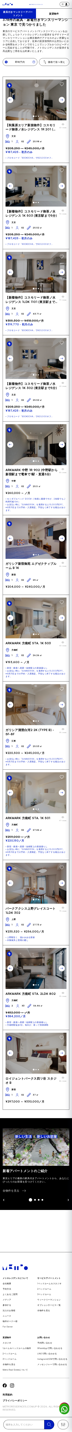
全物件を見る (43, 1310)
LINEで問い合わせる (47, 1353)
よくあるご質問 (10, 1294)
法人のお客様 (9, 1310)
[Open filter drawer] (63, 1424)
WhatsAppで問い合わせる (49, 1348)
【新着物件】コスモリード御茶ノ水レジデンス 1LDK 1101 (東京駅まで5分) (31, 299)
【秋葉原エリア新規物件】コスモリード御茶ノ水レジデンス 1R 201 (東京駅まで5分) (31, 127)
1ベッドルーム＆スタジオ (49, 1283)
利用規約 (8, 1394)
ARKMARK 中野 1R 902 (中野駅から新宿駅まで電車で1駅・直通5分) (32, 472)
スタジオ (7, 1343)
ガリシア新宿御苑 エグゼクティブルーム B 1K (31, 566)
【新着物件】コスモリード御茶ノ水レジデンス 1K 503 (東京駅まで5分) (31, 213)
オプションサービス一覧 (49, 1305)
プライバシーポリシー (15, 1400)
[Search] (49, 1424)
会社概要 (7, 1283)
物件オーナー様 (10, 1321)
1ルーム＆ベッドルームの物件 (17, 1348)
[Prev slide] (10, 100)
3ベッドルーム (44, 1294)
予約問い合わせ (44, 1343)
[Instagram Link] (12, 1385)
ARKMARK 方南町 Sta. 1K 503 (28, 643)
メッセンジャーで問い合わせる (52, 1364)
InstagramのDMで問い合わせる (52, 1359)
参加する (7, 1305)
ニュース (7, 1316)
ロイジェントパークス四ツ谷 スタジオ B (31, 1080)
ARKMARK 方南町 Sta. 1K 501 (28, 818)
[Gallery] (36, 100)
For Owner (8, 1326)
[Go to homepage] (8, 4)
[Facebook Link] (5, 1385)
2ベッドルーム (44, 1289)
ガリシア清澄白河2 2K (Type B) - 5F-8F (30, 732)
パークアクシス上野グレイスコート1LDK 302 (31, 910)
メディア (7, 1299)
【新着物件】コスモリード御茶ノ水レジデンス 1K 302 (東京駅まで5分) (31, 386)
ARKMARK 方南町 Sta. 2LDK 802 (31, 993)
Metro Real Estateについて (15, 1369)
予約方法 (7, 1289)
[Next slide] (62, 100)
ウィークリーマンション (49, 1299)
